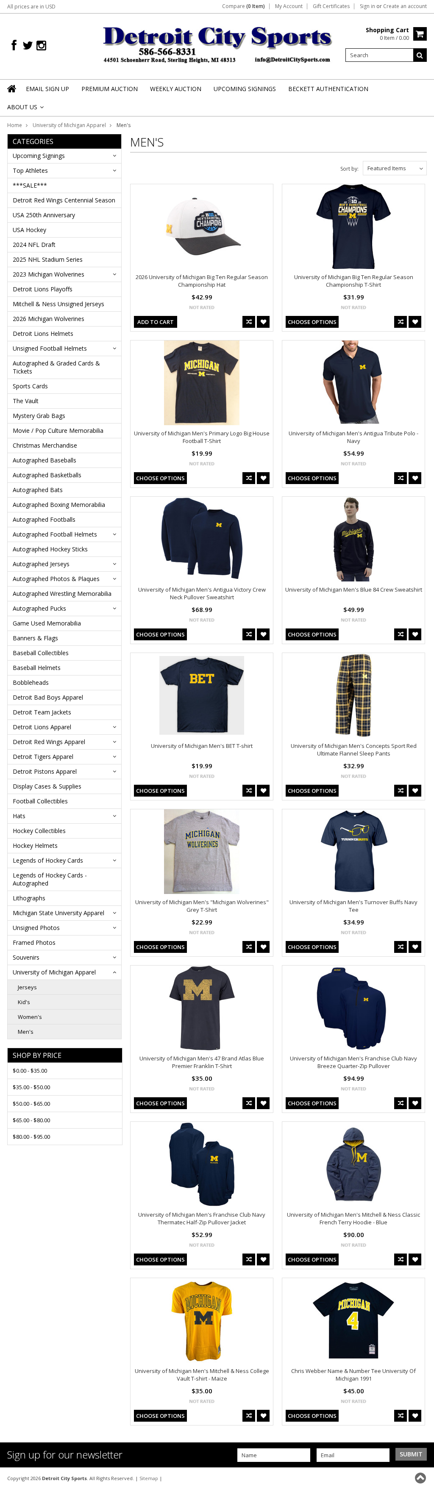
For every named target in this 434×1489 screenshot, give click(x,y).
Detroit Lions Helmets (43, 333)
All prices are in (31, 6)
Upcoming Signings (39, 156)
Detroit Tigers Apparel (43, 757)
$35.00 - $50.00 (31, 1087)
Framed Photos (34, 942)
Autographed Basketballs (47, 475)
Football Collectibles (40, 801)
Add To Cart (155, 322)
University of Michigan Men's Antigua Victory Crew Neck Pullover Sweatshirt (202, 593)
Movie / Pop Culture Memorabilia (58, 430)
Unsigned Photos (36, 928)
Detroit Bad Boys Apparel (48, 697)
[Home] (12, 94)
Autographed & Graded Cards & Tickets (56, 367)
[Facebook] (14, 45)
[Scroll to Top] (421, 1478)
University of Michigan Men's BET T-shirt (202, 746)
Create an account (405, 6)
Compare (243, 6)
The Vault (26, 401)
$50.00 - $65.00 (31, 1103)
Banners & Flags (35, 638)
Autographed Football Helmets (55, 534)
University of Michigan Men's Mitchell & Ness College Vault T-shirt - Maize (202, 1374)
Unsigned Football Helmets (50, 348)
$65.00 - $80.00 (31, 1120)
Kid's (24, 1002)
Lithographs (29, 898)
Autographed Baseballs (44, 460)
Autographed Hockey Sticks (50, 549)
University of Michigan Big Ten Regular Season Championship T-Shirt (353, 280)
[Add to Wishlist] (263, 322)
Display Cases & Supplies (47, 786)
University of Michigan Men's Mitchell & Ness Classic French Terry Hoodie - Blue (353, 1218)
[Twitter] (27, 45)
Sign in (367, 6)
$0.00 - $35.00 (30, 1070)
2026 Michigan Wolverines (48, 319)
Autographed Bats (38, 490)
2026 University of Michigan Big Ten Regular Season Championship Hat (202, 280)
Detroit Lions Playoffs (42, 289)
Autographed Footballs (44, 519)
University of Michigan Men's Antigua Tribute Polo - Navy (353, 437)
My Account (289, 6)
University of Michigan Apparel (69, 125)
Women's (30, 1017)
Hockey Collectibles (39, 831)
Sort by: (349, 168)
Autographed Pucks (39, 608)
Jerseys (27, 987)
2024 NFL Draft (34, 245)
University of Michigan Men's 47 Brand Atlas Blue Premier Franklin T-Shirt (201, 1062)
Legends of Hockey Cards (48, 860)
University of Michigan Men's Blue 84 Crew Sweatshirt (353, 589)
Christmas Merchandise (45, 445)
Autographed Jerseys (41, 564)
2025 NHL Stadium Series (48, 259)
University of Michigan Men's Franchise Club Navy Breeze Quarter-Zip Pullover (353, 1062)
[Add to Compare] (248, 322)
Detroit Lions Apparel (42, 727)
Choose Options (312, 322)
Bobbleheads (31, 682)
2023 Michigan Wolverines (48, 274)
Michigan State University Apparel (58, 913)
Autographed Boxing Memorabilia (59, 505)
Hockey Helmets (35, 845)
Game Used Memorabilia (47, 623)
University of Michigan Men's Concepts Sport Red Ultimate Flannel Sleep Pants (354, 749)
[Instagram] (41, 45)
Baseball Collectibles (41, 653)
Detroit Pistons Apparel (45, 771)
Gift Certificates (331, 6)
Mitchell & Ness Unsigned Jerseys (58, 304)
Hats (19, 816)
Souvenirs (26, 957)
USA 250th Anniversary (44, 215)
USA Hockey (29, 230)
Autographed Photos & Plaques (56, 579)
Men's (25, 1031)
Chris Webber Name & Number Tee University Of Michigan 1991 (353, 1374)
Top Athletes (30, 170)
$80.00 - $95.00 (31, 1136)
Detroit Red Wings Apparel (49, 742)
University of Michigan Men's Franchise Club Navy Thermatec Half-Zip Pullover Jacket (201, 1218)
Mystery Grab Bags (39, 416)
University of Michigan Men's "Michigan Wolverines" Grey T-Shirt (202, 905)
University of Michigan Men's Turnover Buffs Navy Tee (353, 905)
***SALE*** (30, 185)
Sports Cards (30, 386)
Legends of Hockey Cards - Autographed (50, 879)
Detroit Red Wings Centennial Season (64, 200)
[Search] (420, 55)
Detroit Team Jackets (42, 712)
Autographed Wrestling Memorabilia (62, 594)
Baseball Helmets (37, 668)
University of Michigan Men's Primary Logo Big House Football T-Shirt (202, 437)
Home (14, 125)
